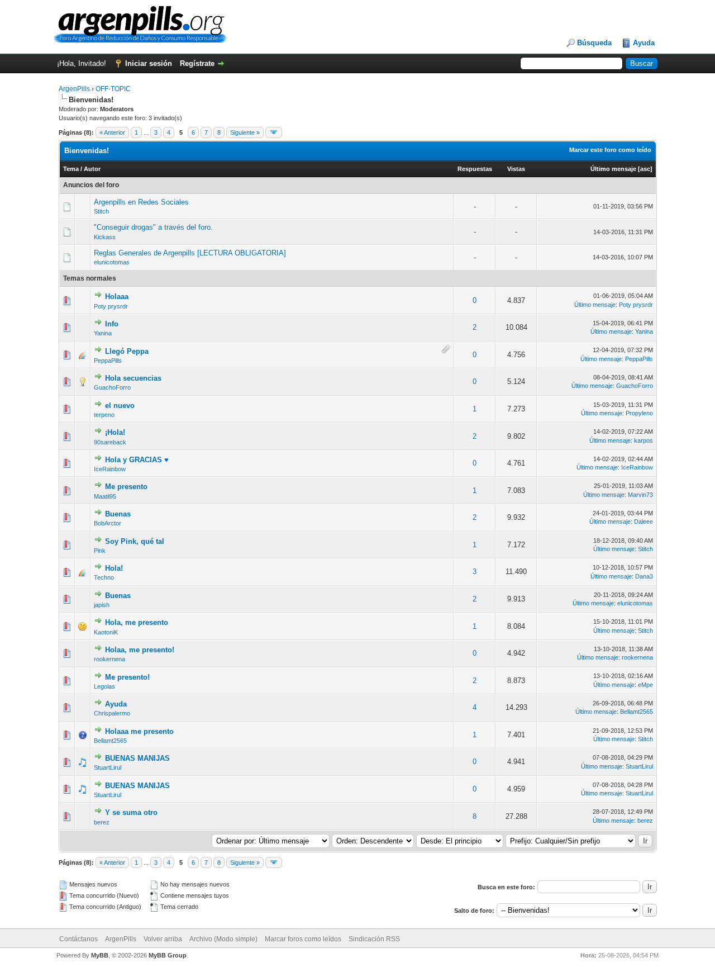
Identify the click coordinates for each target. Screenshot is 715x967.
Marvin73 (640, 494)
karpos (643, 440)
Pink (100, 550)
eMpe (645, 684)
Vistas (516, 168)
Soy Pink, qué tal (134, 541)
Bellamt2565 (636, 711)
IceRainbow (110, 469)
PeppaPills (108, 360)
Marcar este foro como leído (610, 149)
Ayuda (644, 43)
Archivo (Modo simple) (223, 939)
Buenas (118, 514)
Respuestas (474, 168)
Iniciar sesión (148, 63)
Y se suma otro (131, 812)
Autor (92, 168)
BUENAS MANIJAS (137, 758)
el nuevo (120, 405)
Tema (71, 168)
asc (645, 168)
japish (101, 604)
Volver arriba (163, 939)
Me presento (126, 486)
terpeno (104, 414)
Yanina (103, 333)
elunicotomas (112, 262)
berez (101, 822)
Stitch (101, 211)
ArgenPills (74, 89)
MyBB (99, 955)
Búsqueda (594, 43)
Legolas (104, 686)
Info (111, 324)
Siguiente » (245, 132)
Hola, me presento (136, 622)
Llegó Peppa (127, 351)
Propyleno (639, 413)
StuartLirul (107, 767)
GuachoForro (112, 387)
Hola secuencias (133, 378)
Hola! (114, 568)
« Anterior (112, 132)
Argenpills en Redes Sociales (141, 202)
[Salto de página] (273, 132)
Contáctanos (78, 939)
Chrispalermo (112, 713)
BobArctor (107, 523)
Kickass (105, 237)
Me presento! (127, 677)
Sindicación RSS (374, 939)
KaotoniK (106, 632)
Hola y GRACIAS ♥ (137, 460)
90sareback (110, 442)
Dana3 (644, 576)
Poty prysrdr (111, 306)
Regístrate (197, 63)
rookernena (109, 659)
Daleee (643, 521)
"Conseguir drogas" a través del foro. (153, 227)
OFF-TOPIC (113, 89)
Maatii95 (105, 496)
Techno (104, 577)
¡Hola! (115, 432)
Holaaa (116, 296)
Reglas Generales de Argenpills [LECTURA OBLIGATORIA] (190, 253)
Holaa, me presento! (139, 650)
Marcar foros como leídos (303, 939)
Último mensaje (613, 168)
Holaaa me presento (139, 731)
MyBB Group (168, 955)
